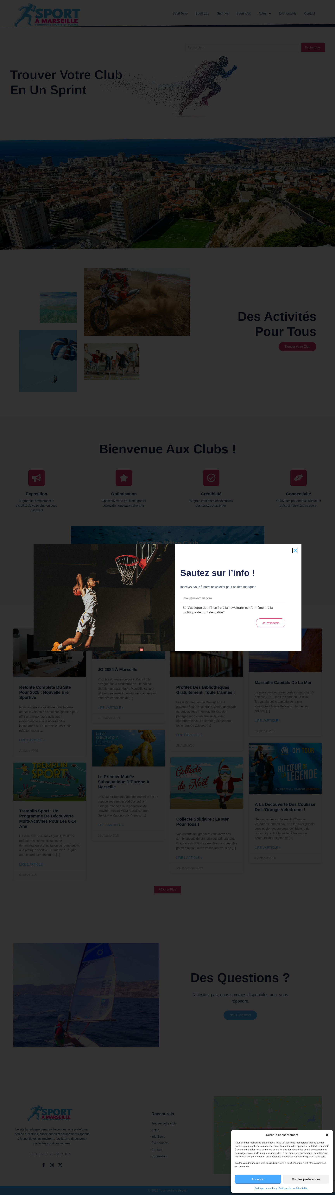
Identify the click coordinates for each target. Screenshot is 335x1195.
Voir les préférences (306, 1179)
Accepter (258, 1179)
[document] (167, 597)
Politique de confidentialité (293, 1188)
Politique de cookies (266, 1188)
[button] (327, 1135)
